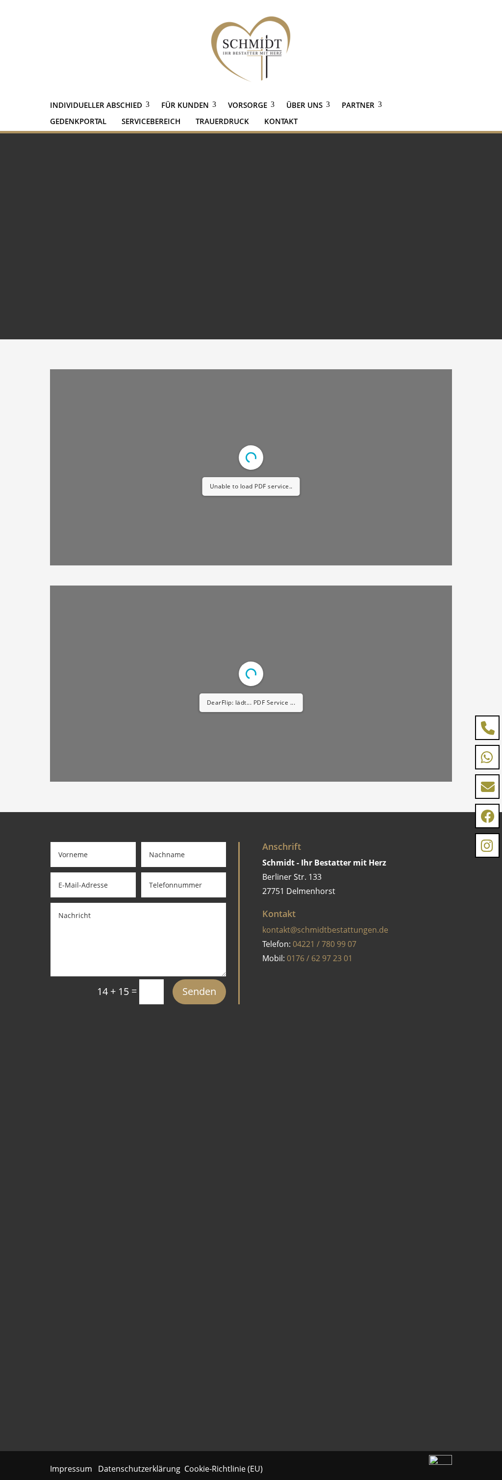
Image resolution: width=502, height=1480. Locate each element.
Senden (199, 991)
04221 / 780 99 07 (324, 944)
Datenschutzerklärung (139, 1468)
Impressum (73, 1468)
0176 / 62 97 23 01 (319, 958)
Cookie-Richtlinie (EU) (223, 1468)
